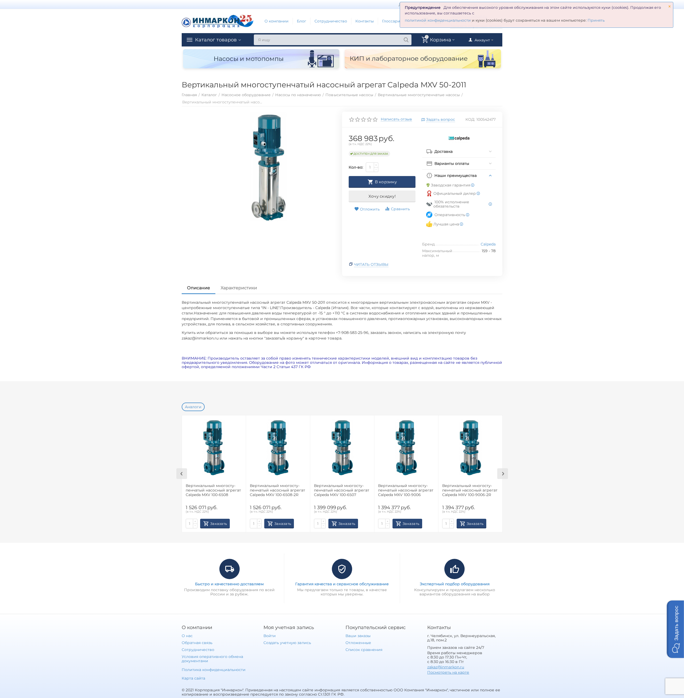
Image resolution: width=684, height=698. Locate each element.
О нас (187, 635)
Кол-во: (356, 167)
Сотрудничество (330, 21)
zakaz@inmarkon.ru (445, 667)
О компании (277, 21)
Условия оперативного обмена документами (212, 658)
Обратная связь (197, 642)
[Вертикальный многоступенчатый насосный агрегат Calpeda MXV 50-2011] (268, 167)
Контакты (364, 21)
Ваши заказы (358, 635)
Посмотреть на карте (448, 672)
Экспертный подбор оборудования (454, 584)
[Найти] (406, 39)
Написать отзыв (396, 119)
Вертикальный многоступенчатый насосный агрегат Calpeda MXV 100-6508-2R (277, 490)
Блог (301, 21)
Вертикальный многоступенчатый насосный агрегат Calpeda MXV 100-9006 (405, 490)
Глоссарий (392, 21)
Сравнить (400, 208)
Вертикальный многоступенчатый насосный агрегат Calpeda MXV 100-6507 (341, 490)
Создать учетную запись (287, 642)
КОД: (470, 119)
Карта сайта (193, 678)
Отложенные (358, 642)
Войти (269, 635)
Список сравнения (363, 649)
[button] (675, 629)
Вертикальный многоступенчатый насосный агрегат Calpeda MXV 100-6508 (213, 490)
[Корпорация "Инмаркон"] (218, 20)
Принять (596, 20)
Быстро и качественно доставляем (229, 584)
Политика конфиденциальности (214, 669)
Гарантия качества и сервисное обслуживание (342, 584)
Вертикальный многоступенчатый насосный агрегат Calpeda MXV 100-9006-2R (470, 490)
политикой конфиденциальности (438, 20)
